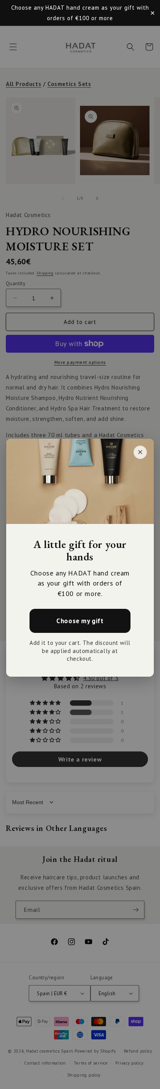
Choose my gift (79, 620)
